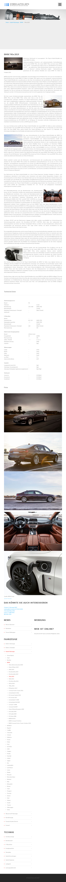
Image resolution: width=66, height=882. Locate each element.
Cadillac (9, 730)
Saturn (8, 795)
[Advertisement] (33, 37)
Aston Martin (10, 655)
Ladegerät (8, 864)
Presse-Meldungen (10, 632)
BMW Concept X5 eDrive (15, 721)
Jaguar (8, 760)
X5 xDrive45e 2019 (13, 671)
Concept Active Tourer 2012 (16, 690)
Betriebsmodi (9, 840)
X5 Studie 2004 (12, 714)
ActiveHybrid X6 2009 (14, 702)
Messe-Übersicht (10, 624)
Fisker (8, 742)
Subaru (9, 800)
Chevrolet (9, 732)
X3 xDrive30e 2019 (13, 674)
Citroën (9, 735)
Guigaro (9, 751)
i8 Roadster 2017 (13, 688)
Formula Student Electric (12, 821)
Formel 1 (8, 825)
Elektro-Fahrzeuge (10, 643)
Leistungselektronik (11, 867)
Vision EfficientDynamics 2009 (16, 709)
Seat (8, 798)
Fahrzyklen (8, 852)
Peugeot (9, 791)
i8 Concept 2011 (13, 697)
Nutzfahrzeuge (9, 817)
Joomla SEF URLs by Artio (8, 598)
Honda (8, 753)
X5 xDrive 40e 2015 (14, 681)
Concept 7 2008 (13, 704)
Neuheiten (8, 628)
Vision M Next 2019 (14, 667)
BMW (8, 662)
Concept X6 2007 (13, 706)
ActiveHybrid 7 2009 (14, 700)
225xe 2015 (12, 683)
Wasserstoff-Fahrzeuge (12, 813)
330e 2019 (11, 669)
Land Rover (10, 767)
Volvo (8, 809)
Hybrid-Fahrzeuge (10, 651)
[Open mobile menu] (60, 4)
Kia (8, 763)
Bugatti (9, 728)
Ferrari (8, 739)
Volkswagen (10, 807)
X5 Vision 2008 (12, 716)
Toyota (9, 805)
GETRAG (9, 746)
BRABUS (9, 725)
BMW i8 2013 (12, 718)
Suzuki (8, 802)
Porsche (9, 793)
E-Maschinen (9, 844)
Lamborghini (10, 765)
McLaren (9, 774)
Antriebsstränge (10, 836)
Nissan (8, 786)
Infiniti (8, 758)
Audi (8, 657)
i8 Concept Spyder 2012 (15, 695)
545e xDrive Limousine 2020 (16, 664)
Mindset (9, 779)
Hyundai (9, 756)
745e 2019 (11, 676)
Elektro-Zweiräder (10, 647)
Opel (8, 788)
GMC (8, 749)
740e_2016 (11, 685)
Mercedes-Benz (11, 777)
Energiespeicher (10, 848)
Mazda (8, 772)
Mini (8, 781)
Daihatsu (9, 737)
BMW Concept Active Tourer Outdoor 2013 (20, 723)
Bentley (9, 660)
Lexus (8, 770)
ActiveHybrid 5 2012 (14, 693)
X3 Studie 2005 (12, 711)
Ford (8, 744)
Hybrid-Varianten (10, 860)
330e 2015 (11, 678)
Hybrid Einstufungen (11, 856)
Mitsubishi (9, 784)
